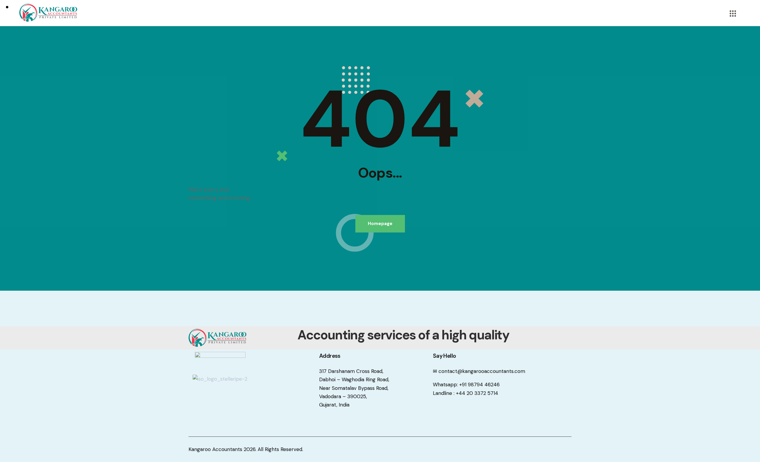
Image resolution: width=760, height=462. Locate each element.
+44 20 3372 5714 (477, 393)
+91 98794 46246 (479, 384)
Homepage (380, 224)
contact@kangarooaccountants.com (481, 371)
